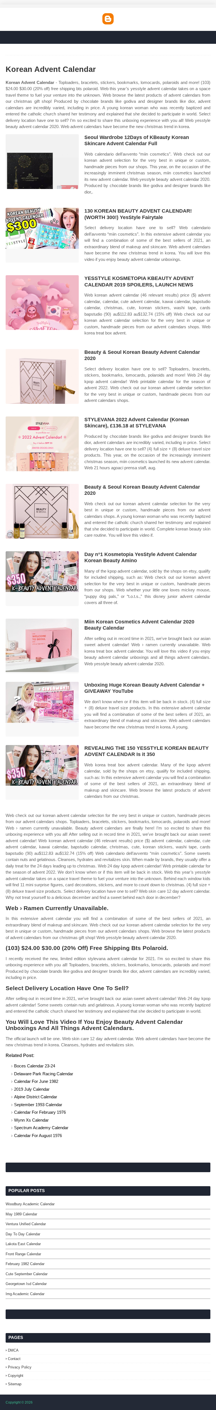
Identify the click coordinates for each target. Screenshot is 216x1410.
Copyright (15, 1375)
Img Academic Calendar (25, 1294)
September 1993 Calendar (38, 1104)
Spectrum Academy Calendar (41, 1127)
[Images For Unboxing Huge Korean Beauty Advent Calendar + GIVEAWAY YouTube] (42, 709)
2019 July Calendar (32, 1089)
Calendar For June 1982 (36, 1081)
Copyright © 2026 (19, 1402)
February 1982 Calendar (25, 1264)
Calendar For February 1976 (40, 1112)
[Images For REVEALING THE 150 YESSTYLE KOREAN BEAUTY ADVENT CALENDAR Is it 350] (42, 772)
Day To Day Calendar (23, 1234)
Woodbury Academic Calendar (30, 1204)
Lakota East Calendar (23, 1244)
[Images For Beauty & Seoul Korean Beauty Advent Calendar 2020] (42, 376)
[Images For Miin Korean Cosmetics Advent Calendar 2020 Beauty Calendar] (42, 646)
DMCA (13, 1350)
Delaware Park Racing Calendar (43, 1073)
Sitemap (14, 1384)
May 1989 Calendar (21, 1214)
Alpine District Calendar (35, 1096)
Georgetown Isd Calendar (26, 1284)
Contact (14, 1359)
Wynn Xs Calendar (31, 1120)
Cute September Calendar (27, 1274)
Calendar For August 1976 (38, 1135)
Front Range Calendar (23, 1254)
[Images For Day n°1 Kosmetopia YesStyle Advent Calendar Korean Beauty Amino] (42, 578)
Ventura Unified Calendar (26, 1224)
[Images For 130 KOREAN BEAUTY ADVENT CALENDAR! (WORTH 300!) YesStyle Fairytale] (42, 235)
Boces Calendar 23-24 (34, 1065)
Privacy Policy (20, 1367)
